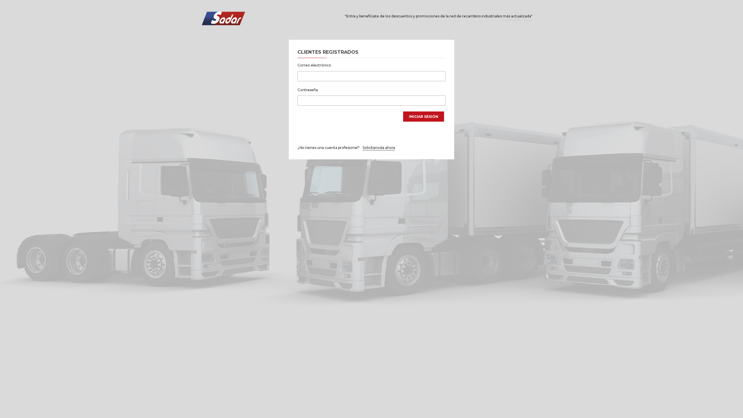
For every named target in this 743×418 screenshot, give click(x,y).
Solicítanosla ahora (379, 147)
